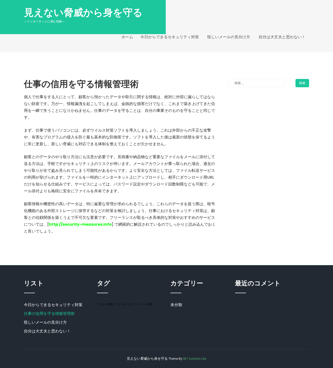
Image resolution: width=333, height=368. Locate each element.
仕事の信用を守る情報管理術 (49, 313)
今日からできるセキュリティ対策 (169, 37)
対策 (150, 304)
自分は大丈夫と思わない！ (282, 37)
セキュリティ (130, 304)
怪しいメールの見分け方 (228, 37)
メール (143, 304)
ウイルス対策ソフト (109, 304)
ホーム (127, 37)
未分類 (176, 304)
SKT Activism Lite (194, 358)
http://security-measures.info (80, 224)
